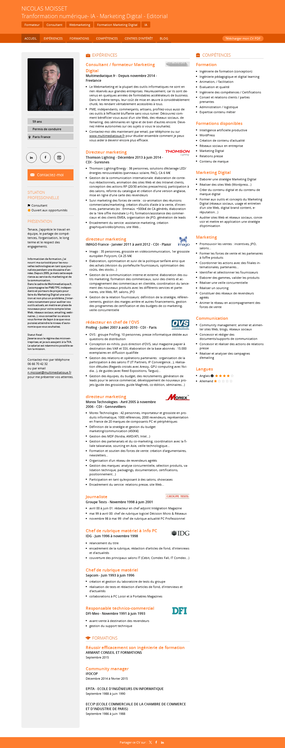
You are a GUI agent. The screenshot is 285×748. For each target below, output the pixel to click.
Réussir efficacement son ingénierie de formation (135, 647)
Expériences (104, 55)
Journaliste (96, 497)
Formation (206, 64)
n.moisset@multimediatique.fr (49, 372)
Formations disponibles (219, 123)
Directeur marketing (106, 152)
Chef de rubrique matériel (112, 570)
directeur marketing (106, 239)
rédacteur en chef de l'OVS (112, 322)
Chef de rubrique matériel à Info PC (121, 531)
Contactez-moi (50, 174)
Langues (204, 369)
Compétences (216, 55)
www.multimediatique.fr (107, 136)
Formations (104, 638)
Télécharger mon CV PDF (243, 38)
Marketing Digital (213, 172)
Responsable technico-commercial (120, 608)
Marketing (206, 237)
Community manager (107, 669)
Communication (212, 318)
